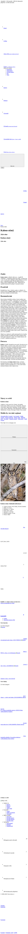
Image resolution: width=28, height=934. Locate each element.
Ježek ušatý (20, 419)
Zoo (8, 73)
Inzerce (8, 804)
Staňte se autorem (11, 812)
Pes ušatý (6, 419)
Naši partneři (10, 823)
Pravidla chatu (10, 820)
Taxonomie (14, 450)
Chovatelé (9, 814)
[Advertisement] (14, 257)
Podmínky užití (9, 932)
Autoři (8, 811)
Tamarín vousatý (13, 419)
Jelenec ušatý (17, 417)
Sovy (2, 225)
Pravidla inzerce (10, 818)
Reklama (9, 824)
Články (8, 807)
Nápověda (9, 816)
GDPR (15, 932)
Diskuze (8, 805)
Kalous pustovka (9, 417)
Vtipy (8, 74)
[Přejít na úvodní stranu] (12, 179)
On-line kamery (10, 72)
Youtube (3, 905)
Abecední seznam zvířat (9, 620)
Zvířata (25, 190)
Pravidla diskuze (10, 819)
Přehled (14, 437)
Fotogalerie (9, 69)
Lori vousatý (16, 416)
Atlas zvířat (9, 808)
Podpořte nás (10, 826)
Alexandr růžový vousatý (7, 416)
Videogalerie (10, 70)
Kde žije (19, 462)
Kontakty (3, 932)
